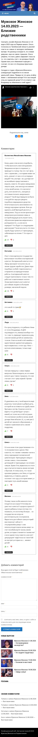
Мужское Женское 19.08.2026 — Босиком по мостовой (25, 661)
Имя (3, 604)
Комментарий (6, 577)
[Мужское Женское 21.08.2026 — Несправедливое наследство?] (7, 641)
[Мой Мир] (22, 136)
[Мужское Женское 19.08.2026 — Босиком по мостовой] (7, 660)
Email (3, 611)
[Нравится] (6, 240)
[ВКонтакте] (16, 136)
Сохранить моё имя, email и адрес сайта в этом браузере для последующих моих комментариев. (18, 622)
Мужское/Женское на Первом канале (14, 733)
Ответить (9, 245)
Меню (6, 13)
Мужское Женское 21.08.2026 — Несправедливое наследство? (25, 643)
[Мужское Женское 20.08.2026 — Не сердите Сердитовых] (7, 651)
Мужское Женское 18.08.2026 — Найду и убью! (25, 671)
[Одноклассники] (19, 136)
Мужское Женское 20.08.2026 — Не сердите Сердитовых (25, 651)
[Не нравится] (11, 240)
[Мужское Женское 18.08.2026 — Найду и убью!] (7, 670)
